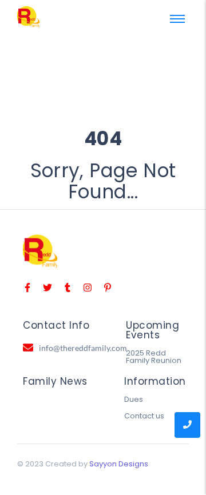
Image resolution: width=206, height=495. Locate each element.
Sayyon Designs (118, 463)
